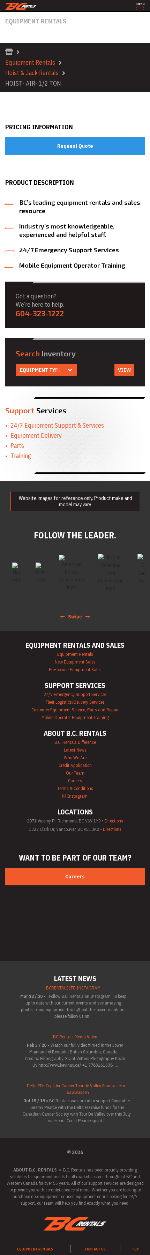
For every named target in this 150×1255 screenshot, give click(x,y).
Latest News (75, 750)
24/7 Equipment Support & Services (57, 425)
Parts (17, 446)
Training (20, 456)
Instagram (77, 796)
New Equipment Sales (75, 662)
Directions (114, 821)
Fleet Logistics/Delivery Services (75, 702)
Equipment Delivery (36, 435)
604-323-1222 (40, 313)
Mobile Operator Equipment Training (75, 717)
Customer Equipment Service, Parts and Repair (75, 710)
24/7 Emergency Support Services (75, 694)
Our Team (75, 773)
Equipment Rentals (30, 62)
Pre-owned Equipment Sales (75, 670)
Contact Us (95, 1249)
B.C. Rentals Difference (75, 742)
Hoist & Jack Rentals (32, 73)
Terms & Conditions (75, 788)
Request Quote (75, 146)
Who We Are (75, 758)
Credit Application (75, 765)
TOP (135, 1249)
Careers (75, 781)
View (124, 370)
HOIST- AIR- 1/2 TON (33, 83)
